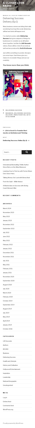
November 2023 (8, 212)
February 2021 (8, 269)
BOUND (5, 349)
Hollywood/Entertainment (11, 369)
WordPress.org (8, 409)
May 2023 (6, 216)
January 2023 (7, 220)
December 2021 (8, 253)
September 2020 (8, 281)
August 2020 (7, 285)
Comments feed (8, 405)
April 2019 (6, 321)
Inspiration (6, 373)
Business (9, 113)
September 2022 (8, 228)
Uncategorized (8, 385)
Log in (5, 397)
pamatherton (24, 15)
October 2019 (7, 301)
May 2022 (6, 240)
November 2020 (8, 277)
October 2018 (7, 329)
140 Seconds (7, 341)
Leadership (6, 377)
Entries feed (7, 401)
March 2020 (7, 293)
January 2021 (7, 273)
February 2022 (8, 244)
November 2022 (8, 224)
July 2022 (6, 232)
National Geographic (10, 381)
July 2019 (6, 313)
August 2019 (7, 309)
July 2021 (6, 261)
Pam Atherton (20, 115)
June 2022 (6, 236)
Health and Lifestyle (9, 361)
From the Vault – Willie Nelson (13, 182)
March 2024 (7, 208)
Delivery (9, 115)
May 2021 (6, 265)
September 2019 (8, 305)
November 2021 (8, 257)
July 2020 (6, 289)
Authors (5, 345)
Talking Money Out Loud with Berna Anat (16, 178)
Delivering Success (14, 110)
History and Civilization (10, 365)
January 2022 (7, 248)
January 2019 (7, 325)
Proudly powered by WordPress (13, 423)
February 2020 (8, 297)
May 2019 (6, 317)
